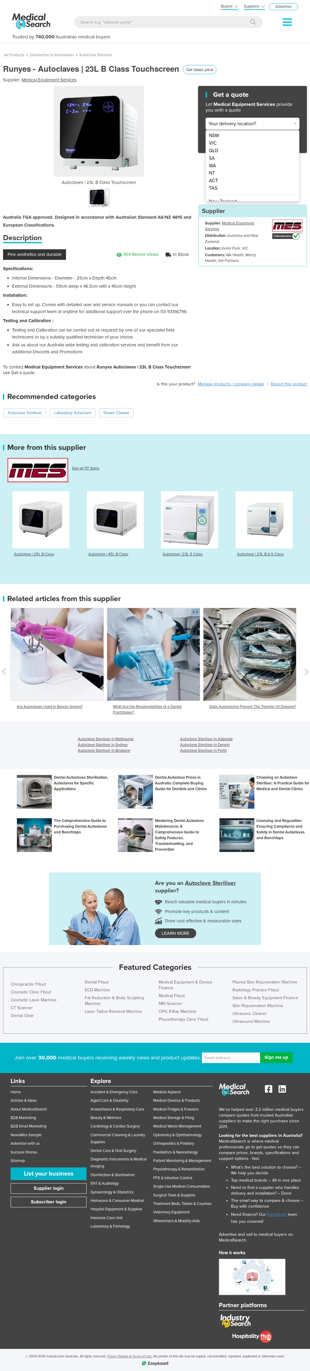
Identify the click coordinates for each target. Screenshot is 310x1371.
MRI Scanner (170, 1003)
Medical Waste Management (177, 1126)
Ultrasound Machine (251, 1021)
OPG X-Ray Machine (177, 1011)
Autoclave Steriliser (95, 55)
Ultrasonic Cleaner (249, 1013)
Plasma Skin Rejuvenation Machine (264, 982)
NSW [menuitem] (214, 136)
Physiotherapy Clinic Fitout (183, 1019)
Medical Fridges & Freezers (176, 1109)
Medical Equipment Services (49, 80)
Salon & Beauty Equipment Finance (265, 997)
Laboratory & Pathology (110, 1226)
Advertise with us (25, 1143)
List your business (49, 1173)
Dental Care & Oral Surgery (113, 1150)
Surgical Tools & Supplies (174, 1195)
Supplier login (49, 1188)
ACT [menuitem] (213, 181)
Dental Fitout (97, 982)
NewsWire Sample (26, 1135)
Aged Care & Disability (109, 1100)
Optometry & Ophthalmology (177, 1135)
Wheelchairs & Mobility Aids (176, 1221)
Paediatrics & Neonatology (175, 1152)
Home (16, 1092)
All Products (14, 55)
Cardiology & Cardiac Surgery (115, 1126)
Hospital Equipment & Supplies (116, 1209)
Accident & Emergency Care (114, 1092)
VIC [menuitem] (213, 143)
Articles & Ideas (24, 1100)
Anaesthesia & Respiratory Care (117, 1109)
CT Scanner (22, 1007)
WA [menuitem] (212, 166)
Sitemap (18, 1160)
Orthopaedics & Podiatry (173, 1143)
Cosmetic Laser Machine (34, 1000)
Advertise (283, 6)
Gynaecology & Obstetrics (112, 1192)
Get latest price (199, 69)
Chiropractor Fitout (28, 984)
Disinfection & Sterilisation (52, 55)
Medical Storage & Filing (173, 1117)
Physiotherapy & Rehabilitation (179, 1169)
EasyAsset (277, 1214)
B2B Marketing (23, 1117)
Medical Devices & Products (176, 1100)
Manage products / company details (231, 384)
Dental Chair (22, 1015)
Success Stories (24, 1152)
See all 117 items (85, 468)
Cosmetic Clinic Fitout (31, 992)
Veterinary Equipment (171, 1212)
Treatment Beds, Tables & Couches (182, 1203)
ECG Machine (97, 990)
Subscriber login (48, 1202)
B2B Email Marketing (28, 1126)
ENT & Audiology (105, 1183)
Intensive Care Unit (107, 1218)
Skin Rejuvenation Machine (257, 1005)
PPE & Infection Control (172, 1178)
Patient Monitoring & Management (182, 1160)
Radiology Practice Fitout (255, 990)
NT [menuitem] (212, 173)
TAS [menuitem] (213, 188)
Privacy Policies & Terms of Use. (129, 1356)
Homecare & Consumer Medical (117, 1200)
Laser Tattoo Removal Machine (113, 1011)
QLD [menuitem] (213, 151)
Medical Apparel (167, 1092)
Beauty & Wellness (106, 1117)
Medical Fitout (172, 995)
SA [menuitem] (212, 158)
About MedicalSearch (29, 1109)
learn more (176, 933)
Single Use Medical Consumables (181, 1186)
